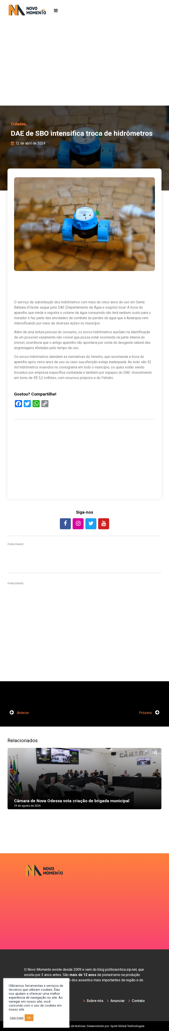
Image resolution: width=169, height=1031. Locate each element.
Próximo (146, 713)
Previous (14, 782)
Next (155, 782)
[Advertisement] (84, 72)
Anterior (22, 713)
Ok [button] (29, 1017)
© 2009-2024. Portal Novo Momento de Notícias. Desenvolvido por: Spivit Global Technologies (84, 1026)
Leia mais (17, 1018)
